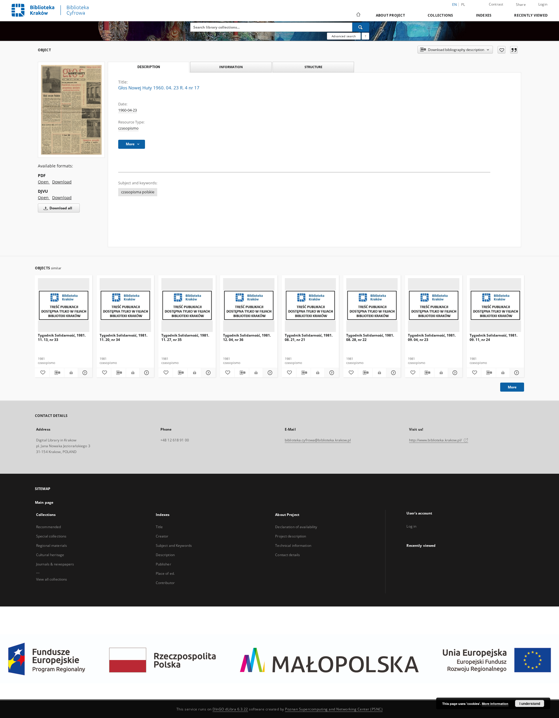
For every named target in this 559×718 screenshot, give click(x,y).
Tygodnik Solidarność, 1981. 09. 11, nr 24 (493, 337)
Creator (162, 536)
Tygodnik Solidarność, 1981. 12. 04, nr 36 (247, 337)
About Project (390, 15)
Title (159, 526)
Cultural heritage (50, 554)
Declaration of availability (296, 526)
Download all (60, 208)
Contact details (287, 554)
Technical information (293, 545)
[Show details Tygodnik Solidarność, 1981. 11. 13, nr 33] (84, 372)
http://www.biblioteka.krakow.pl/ (436, 440)
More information (495, 703)
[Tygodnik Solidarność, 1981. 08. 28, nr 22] (371, 305)
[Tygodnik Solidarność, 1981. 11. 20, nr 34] (125, 305)
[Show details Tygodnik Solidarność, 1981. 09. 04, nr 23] (454, 372)
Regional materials (51, 545)
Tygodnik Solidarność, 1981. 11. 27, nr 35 (185, 337)
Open (44, 182)
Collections (440, 15)
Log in (411, 526)
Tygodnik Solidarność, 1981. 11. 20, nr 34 (123, 337)
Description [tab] (148, 67)
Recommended (48, 526)
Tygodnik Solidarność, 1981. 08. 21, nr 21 (308, 337)
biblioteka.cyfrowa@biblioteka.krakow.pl (318, 440)
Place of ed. (165, 573)
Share (521, 4)
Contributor (165, 582)
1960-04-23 (127, 110)
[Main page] (358, 15)
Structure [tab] (313, 67)
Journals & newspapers (55, 564)
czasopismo (128, 128)
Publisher (163, 564)
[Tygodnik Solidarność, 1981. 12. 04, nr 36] (248, 305)
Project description (290, 536)
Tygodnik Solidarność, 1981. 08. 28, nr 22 (370, 337)
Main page (44, 502)
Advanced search (344, 36)
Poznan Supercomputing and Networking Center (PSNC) (334, 709)
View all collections (51, 579)
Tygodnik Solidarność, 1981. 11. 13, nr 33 (62, 337)
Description (165, 554)
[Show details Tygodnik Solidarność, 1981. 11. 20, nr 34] (146, 372)
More (512, 387)
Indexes (484, 15)
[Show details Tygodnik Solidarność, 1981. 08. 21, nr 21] (331, 372)
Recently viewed (531, 15)
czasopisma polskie (137, 192)
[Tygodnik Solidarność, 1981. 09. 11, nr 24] (495, 305)
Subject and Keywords (174, 545)
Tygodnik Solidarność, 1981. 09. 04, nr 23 (432, 337)
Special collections (51, 536)
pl (463, 4)
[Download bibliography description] (56, 372)
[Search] (360, 27)
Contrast (496, 4)
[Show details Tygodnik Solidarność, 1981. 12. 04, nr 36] (269, 372)
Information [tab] (231, 67)
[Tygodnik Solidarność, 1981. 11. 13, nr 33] (63, 305)
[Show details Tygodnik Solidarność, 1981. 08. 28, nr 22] (392, 372)
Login (542, 4)
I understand (529, 703)
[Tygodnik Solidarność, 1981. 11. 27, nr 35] (187, 305)
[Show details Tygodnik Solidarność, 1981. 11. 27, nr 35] (207, 372)
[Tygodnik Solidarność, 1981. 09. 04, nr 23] (433, 305)
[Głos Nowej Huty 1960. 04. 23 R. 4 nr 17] (71, 110)
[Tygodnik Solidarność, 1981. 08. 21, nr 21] (310, 305)
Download (62, 182)
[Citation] (514, 50)
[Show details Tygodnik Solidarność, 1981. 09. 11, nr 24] (516, 372)
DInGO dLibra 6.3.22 (230, 709)
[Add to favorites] (501, 50)
